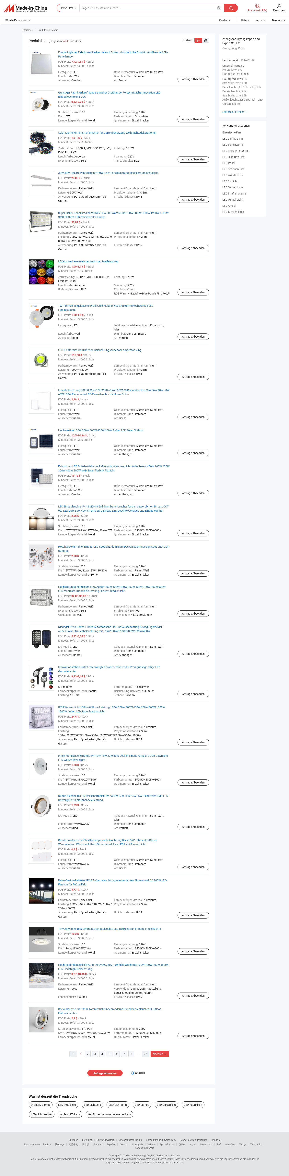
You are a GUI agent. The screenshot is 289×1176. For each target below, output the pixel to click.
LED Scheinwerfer (233, 144)
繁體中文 (73, 1144)
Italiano (151, 1144)
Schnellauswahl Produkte (193, 1139)
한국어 (182, 1144)
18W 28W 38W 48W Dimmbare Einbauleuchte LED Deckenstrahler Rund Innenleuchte (109, 929)
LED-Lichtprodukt (41, 1114)
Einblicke (215, 1139)
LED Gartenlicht (166, 1105)
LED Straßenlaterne (234, 193)
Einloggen (279, 10)
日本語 (85, 1144)
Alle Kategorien (18, 20)
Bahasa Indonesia (144, 1147)
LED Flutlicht (230, 181)
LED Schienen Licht (234, 169)
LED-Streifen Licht (233, 212)
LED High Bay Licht (234, 157)
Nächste (160, 1054)
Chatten (140, 1073)
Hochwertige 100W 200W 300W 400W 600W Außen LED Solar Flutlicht (100, 430)
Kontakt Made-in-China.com (161, 1139)
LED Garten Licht (232, 187)
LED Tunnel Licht (232, 199)
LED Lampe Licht (232, 138)
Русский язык (167, 1144)
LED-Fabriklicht (193, 1105)
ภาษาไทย (230, 1144)
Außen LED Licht (70, 1114)
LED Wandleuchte (233, 175)
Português (137, 1144)
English (47, 1144)
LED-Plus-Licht (67, 1105)
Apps (259, 20)
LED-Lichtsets (92, 1105)
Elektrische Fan (231, 132)
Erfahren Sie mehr (235, 112)
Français (98, 1144)
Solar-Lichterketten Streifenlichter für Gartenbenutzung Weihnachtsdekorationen (107, 132)
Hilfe (244, 20)
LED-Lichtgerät (118, 1105)
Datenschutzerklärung (130, 1139)
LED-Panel (228, 163)
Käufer (223, 20)
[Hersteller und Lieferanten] (25, 8)
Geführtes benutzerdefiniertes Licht (109, 1114)
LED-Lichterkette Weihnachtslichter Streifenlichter (88, 261)
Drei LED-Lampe (40, 1105)
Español (111, 1144)
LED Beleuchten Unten (235, 151)
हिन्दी (219, 1144)
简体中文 (59, 1144)
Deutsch (124, 1144)
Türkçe (242, 1144)
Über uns (73, 1139)
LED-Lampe (142, 1105)
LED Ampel (229, 205)
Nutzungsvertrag (105, 1139)
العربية (193, 1144)
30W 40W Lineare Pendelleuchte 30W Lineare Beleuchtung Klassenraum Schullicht (108, 173)
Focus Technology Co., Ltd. (141, 1155)
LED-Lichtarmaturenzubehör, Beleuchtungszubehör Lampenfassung (99, 350)
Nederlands (206, 1144)
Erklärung (87, 1139)
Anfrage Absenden (193, 79)
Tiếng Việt (255, 1144)
